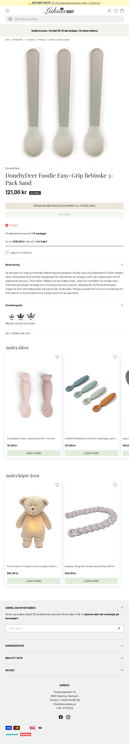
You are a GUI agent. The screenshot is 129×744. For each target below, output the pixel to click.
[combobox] (64, 18)
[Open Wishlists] (116, 11)
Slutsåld (64, 214)
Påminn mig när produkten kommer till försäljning (64, 205)
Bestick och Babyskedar (59, 40)
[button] (122, 11)
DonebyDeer (18, 40)
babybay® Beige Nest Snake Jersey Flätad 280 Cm (90, 566)
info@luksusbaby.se (64, 703)
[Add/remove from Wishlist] (57, 357)
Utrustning (30, 40)
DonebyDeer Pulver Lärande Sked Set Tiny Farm (31, 438)
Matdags (42, 40)
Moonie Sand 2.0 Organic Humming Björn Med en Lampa (35, 566)
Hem (7, 40)
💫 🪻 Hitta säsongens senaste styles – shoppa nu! (64, 2)
